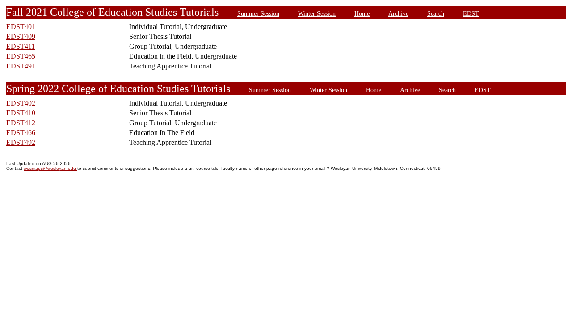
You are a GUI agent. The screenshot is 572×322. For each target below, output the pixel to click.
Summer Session (258, 13)
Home (362, 13)
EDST (471, 13)
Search (435, 13)
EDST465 (20, 56)
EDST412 (20, 123)
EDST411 (20, 46)
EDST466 (20, 132)
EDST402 (20, 103)
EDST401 (20, 26)
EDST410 (20, 113)
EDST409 (20, 36)
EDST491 (20, 66)
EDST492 (20, 142)
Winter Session (317, 13)
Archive (398, 13)
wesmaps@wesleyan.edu (50, 168)
